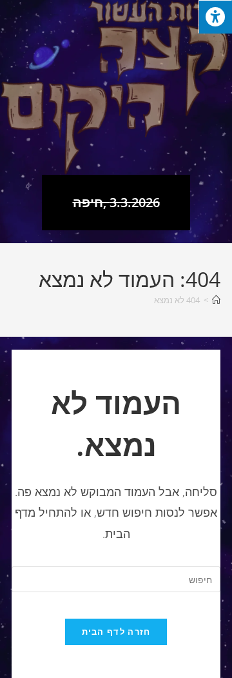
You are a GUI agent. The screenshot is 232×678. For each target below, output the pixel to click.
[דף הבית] (216, 300)
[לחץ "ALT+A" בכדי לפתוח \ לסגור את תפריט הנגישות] (215, 17)
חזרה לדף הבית (116, 631)
